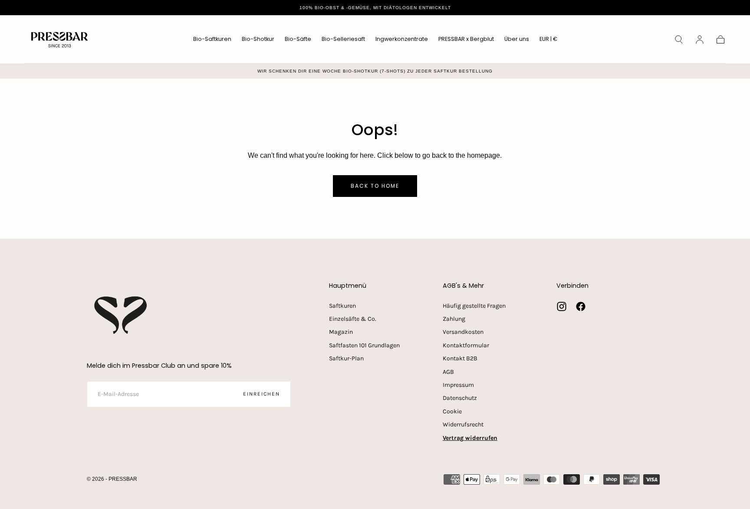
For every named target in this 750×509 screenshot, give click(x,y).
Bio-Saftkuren (212, 39)
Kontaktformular (466, 345)
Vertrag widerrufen (470, 438)
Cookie (452, 411)
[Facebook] (580, 306)
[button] (548, 40)
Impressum (458, 385)
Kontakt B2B (460, 358)
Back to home (375, 186)
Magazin (341, 332)
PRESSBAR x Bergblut (466, 39)
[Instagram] (561, 306)
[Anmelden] (699, 39)
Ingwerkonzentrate (401, 39)
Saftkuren (342, 305)
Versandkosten (463, 332)
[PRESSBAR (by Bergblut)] (121, 315)
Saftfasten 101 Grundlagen (364, 345)
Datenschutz (460, 398)
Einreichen (261, 394)
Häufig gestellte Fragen (474, 305)
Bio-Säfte (298, 39)
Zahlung (454, 319)
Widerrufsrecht (463, 424)
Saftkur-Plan (346, 358)
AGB (448, 372)
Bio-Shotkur (258, 39)
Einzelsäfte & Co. (352, 319)
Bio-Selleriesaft (343, 39)
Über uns (516, 39)
